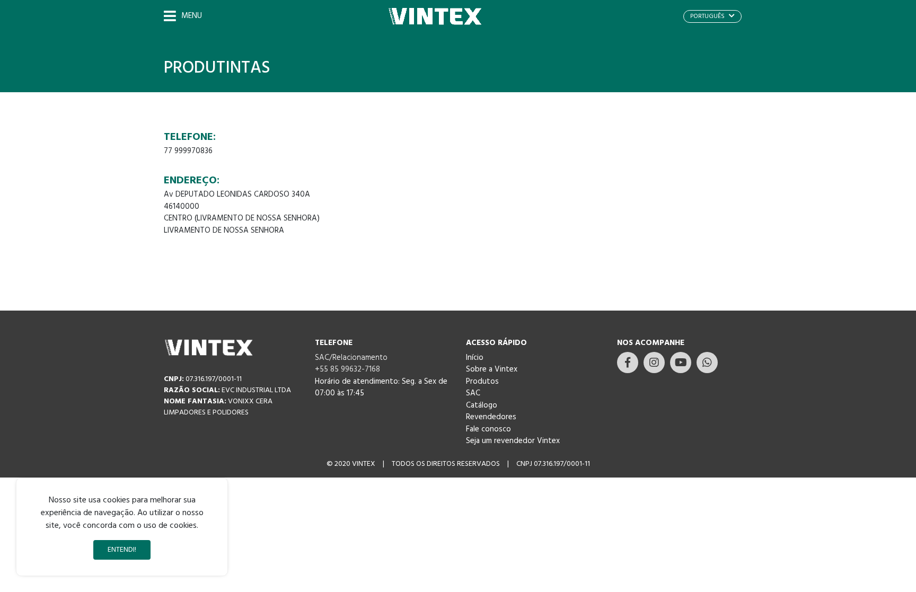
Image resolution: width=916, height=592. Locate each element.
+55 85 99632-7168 (347, 369)
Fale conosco (488, 429)
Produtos (482, 381)
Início (474, 357)
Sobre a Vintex (491, 369)
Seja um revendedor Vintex (513, 441)
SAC (473, 393)
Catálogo (481, 405)
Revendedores (491, 417)
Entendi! (122, 550)
